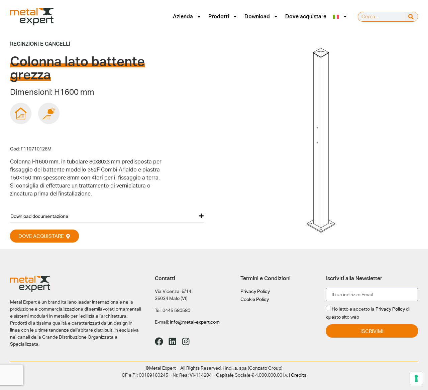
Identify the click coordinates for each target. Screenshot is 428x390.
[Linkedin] (172, 341)
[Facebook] (159, 341)
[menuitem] (340, 16)
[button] (107, 216)
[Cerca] (411, 16)
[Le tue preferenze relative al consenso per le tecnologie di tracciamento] (416, 378)
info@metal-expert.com (195, 322)
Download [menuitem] (257, 16)
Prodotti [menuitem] (218, 16)
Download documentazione (39, 216)
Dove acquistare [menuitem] (305, 16)
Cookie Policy (254, 299)
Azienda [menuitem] (183, 16)
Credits (298, 375)
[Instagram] (186, 341)
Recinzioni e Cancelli (40, 44)
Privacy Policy (255, 291)
